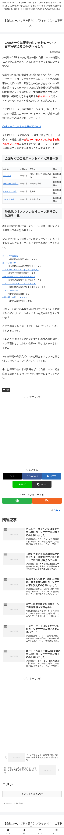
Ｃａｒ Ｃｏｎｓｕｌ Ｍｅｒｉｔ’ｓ (19, 283)
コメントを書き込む (32, 794)
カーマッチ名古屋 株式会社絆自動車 (18, 276)
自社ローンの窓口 (10, 183)
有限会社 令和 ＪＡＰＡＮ (15, 297)
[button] (41, 484)
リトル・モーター (10, 290)
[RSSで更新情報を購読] (47, 501)
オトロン (7, 175)
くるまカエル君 (10, 191)
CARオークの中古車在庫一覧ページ (21, 126)
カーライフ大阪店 (10, 256)
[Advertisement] (32, 431)
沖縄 (7, 390)
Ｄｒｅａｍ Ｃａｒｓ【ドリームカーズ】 (20, 270)
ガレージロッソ (9, 263)
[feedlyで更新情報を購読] (17, 501)
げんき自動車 (9, 199)
